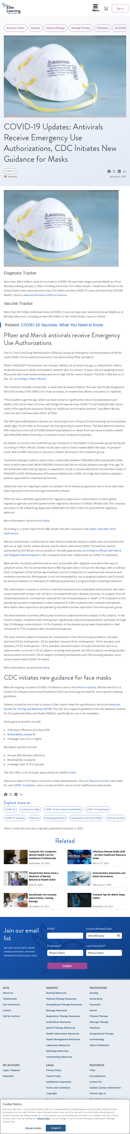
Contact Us (96, 1081)
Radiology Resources (57, 1050)
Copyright (51, 1093)
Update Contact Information (105, 1087)
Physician (95, 1027)
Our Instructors (11, 1004)
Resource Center (15, 27)
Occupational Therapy (102, 1033)
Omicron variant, (86, 687)
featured (34, 817)
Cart (106, 8)
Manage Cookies (33, 1128)
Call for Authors (11, 1016)
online (72, 772)
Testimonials (10, 998)
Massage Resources (56, 1010)
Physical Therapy (55, 27)
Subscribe (8, 1076)
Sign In (120, 8)
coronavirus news (30, 809)
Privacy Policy (53, 1070)
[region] (65, 1116)
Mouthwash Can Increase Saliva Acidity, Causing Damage (42, 898)
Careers (7, 1010)
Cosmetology (97, 1039)
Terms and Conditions (58, 1087)
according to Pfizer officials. (30, 379)
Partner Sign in (98, 1093)
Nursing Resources (56, 992)
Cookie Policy (53, 1076)
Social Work (96, 998)
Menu (95, 10)
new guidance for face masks (86, 817)
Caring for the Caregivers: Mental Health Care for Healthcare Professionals (43, 855)
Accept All (55, 1128)
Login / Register (11, 1070)
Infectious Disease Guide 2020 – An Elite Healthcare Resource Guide (109, 855)
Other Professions (99, 1045)
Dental (93, 1010)
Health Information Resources (62, 1033)
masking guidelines (55, 817)
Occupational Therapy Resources (64, 1004)
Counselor (95, 1004)
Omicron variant (115, 817)
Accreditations (97, 1076)
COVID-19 (10, 171)
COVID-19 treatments (98, 809)
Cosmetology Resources (59, 1056)
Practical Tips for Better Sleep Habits (109, 896)
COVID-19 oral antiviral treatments (63, 809)
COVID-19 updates (24, 785)
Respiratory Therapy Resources (63, 1016)
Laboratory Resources (58, 1045)
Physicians (102, 27)
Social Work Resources (58, 1021)
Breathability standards (21, 734)
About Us (8, 992)
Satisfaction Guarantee (58, 1081)
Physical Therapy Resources (61, 998)
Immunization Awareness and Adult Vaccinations (109, 874)
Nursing (35, 27)
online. (46, 520)
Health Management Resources (63, 1039)
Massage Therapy (80, 27)
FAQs (92, 1070)
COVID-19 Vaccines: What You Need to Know (62, 325)
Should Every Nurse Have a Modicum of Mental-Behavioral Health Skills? (43, 876)
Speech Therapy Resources (60, 1027)
